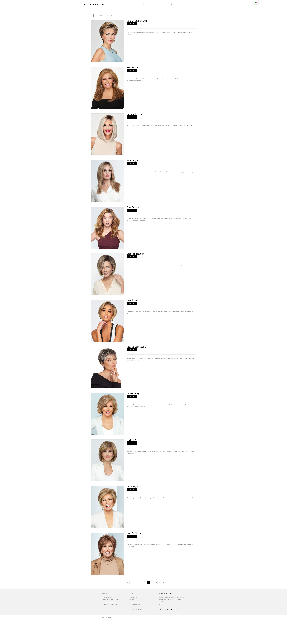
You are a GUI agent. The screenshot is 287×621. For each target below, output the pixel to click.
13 (156, 583)
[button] (175, 5)
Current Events (134, 114)
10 (145, 583)
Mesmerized (133, 67)
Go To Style (132, 486)
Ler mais (131, 23)
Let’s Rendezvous (135, 253)
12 (152, 583)
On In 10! (131, 440)
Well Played (132, 160)
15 (163, 583)
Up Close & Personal (137, 20)
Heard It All (132, 300)
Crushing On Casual (136, 346)
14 (159, 583)
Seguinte (166, 582)
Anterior (120, 582)
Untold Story (133, 393)
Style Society (133, 207)
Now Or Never (134, 533)
